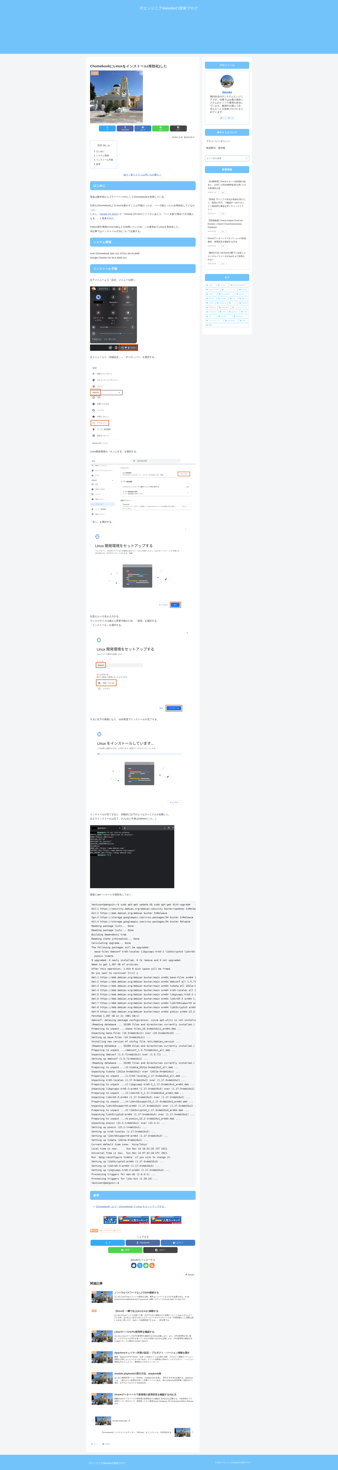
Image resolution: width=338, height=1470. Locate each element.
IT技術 (95, 1230)
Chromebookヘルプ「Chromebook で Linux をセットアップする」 (131, 1206)
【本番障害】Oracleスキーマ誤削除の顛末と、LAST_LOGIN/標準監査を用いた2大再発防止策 (227, 184)
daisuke (227, 92)
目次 (99, 145)
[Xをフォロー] (139, 1265)
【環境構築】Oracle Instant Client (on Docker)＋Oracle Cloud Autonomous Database (225, 223)
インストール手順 (104, 160)
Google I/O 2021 (108, 214)
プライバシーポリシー (218, 141)
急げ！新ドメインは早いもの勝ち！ (142, 174)
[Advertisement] (169, 35)
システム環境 (102, 155)
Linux (118, 1230)
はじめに (100, 151)
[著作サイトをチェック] (133, 1265)
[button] (178, 128)
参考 (98, 164)
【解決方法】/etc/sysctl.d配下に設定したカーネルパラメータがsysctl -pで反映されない (227, 256)
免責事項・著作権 (215, 148)
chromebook (107, 1230)
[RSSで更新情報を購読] (152, 1265)
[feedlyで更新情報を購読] (146, 1265)
